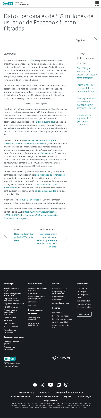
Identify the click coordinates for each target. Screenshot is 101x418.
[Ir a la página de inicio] (10, 359)
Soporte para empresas (62, 319)
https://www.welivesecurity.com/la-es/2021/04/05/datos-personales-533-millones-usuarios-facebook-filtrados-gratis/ (31, 215)
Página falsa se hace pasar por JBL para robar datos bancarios (87, 88)
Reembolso (84, 314)
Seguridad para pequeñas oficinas (11, 299)
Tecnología (81, 291)
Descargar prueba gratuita (11, 342)
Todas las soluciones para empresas (36, 297)
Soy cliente (56, 312)
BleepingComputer (45, 121)
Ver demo (32, 305)
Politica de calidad (84, 307)
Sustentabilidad (83, 301)
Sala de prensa (83, 294)
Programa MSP (58, 296)
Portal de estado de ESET (60, 326)
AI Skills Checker (11, 326)
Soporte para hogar (60, 316)
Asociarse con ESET (60, 288)
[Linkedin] (58, 386)
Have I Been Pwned (29, 199)
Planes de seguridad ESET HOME (12, 294)
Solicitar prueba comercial (34, 318)
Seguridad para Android (14, 303)
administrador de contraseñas (50, 174)
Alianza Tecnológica (60, 303)
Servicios (32, 301)
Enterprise (32, 293)
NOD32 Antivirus (11, 307)
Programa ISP (58, 299)
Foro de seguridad (60, 322)
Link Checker (9, 323)
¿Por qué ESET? (83, 288)
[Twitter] (42, 386)
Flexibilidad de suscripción (10, 331)
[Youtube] (50, 386)
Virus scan (8, 320)
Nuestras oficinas (84, 304)
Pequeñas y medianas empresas (37, 289)
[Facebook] (35, 386)
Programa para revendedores (58, 292)
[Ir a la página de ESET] (16, 3)
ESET (32, 60)
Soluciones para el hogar (11, 289)
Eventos (80, 297)
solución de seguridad (45, 190)
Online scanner (10, 317)
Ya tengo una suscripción (9, 348)
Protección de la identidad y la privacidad (10, 312)
